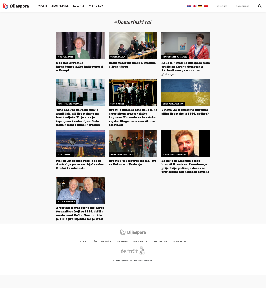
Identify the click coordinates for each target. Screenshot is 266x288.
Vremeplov (96, 6)
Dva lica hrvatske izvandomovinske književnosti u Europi (79, 66)
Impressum (179, 241)
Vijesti (42, 6)
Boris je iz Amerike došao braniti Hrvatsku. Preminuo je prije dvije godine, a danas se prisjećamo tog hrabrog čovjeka (185, 166)
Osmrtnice (222, 6)
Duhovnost (160, 241)
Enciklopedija (242, 6)
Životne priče (60, 6)
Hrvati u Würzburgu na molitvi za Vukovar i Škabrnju (132, 162)
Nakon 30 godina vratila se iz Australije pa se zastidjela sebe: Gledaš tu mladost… (80, 164)
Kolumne (79, 6)
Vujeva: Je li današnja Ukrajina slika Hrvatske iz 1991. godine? (185, 111)
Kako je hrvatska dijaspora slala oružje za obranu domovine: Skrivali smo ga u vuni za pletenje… (185, 68)
